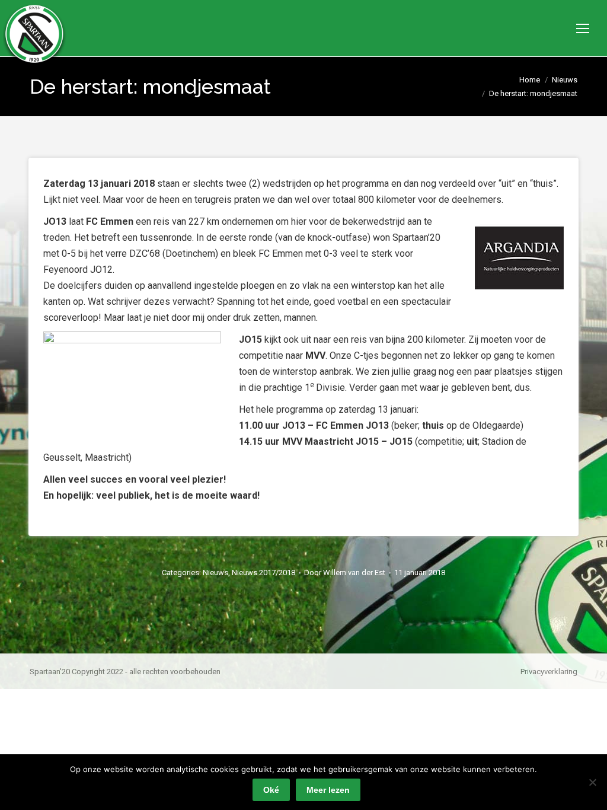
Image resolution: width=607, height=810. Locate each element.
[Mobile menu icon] (582, 28)
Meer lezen (328, 790)
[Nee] (592, 782)
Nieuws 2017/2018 (263, 572)
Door (344, 572)
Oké (271, 790)
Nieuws (215, 572)
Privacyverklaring (548, 671)
